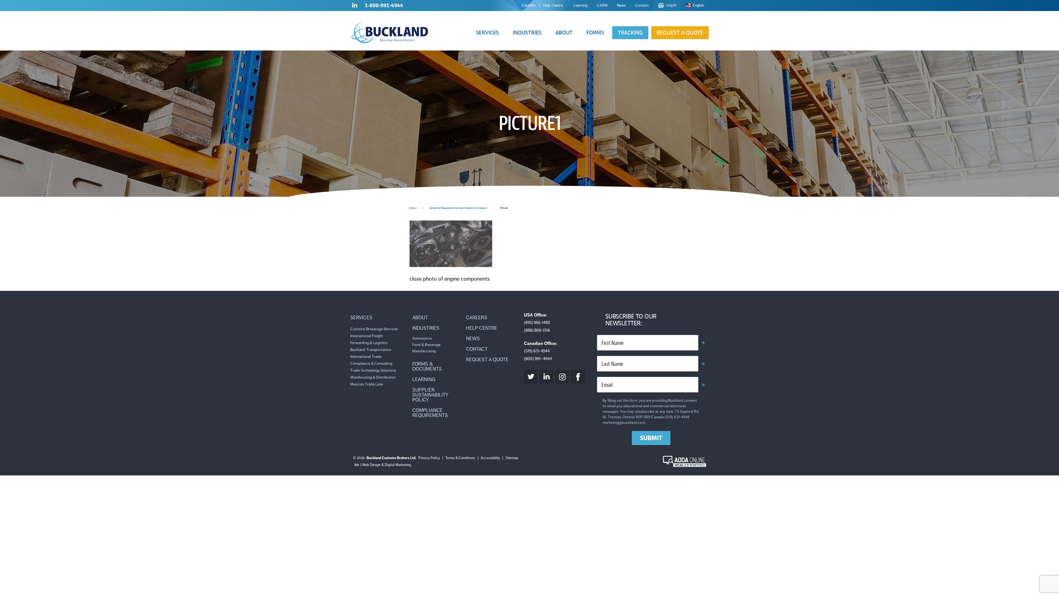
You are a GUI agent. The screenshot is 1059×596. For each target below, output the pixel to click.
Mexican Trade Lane (366, 384)
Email (607, 385)
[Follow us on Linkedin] (354, 6)
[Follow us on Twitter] (531, 377)
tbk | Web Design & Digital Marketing (382, 465)
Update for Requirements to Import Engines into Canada (457, 208)
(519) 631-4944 (537, 350)
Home (412, 208)
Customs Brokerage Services (374, 329)
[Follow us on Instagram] (562, 377)
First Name (612, 343)
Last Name (612, 364)
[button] (487, 32)
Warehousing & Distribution (373, 377)
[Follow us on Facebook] (578, 377)
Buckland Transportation (370, 349)
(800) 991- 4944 (538, 358)
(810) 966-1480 (537, 322)
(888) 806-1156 (537, 330)
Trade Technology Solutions (373, 370)
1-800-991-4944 (384, 5)
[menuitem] (695, 5)
